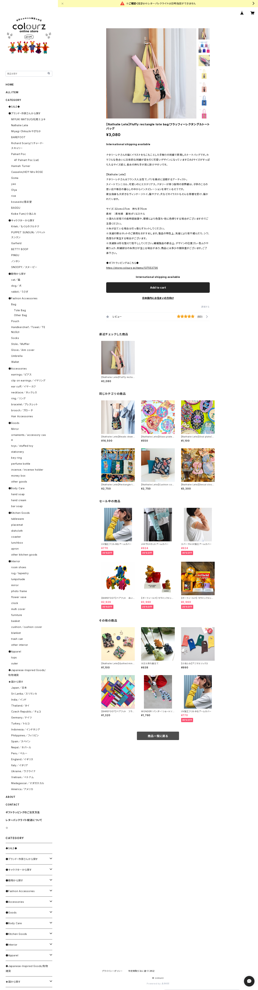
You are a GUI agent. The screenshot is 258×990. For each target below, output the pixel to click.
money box (18, 475)
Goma (14, 177)
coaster (16, 536)
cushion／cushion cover (26, 626)
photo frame (19, 591)
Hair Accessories (22, 416)
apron (15, 548)
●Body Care (16, 488)
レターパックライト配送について (24, 820)
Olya (14, 189)
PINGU (15, 255)
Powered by (154, 983)
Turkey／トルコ (20, 723)
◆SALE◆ (14, 106)
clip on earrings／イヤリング (28, 380)
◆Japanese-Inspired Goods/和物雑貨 (27, 968)
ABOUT (10, 796)
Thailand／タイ (20, 705)
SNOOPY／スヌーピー (24, 267)
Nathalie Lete (19, 125)
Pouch (15, 321)
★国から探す (16, 681)
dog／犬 (16, 285)
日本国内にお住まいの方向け (158, 297)
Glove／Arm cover (23, 349)
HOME (10, 84)
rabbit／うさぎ (19, 291)
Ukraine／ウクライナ (23, 771)
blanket (16, 632)
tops (14, 657)
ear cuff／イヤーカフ (23, 386)
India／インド (19, 699)
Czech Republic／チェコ (26, 711)
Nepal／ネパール (21, 747)
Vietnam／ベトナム (22, 777)
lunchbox (17, 542)
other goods (19, 481)
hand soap (18, 494)
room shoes (18, 567)
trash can (17, 638)
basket (15, 620)
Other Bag (20, 315)
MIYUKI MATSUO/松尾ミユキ (28, 119)
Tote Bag (20, 310)
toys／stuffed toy (22, 445)
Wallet (15, 361)
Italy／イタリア (19, 765)
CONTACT (12, 804)
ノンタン (15, 261)
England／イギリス (22, 759)
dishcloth (17, 530)
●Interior (14, 561)
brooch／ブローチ (22, 410)
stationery (17, 451)
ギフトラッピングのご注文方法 (23, 812)
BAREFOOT (18, 137)
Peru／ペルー (19, 753)
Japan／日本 (19, 687)
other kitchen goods (24, 554)
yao (13, 183)
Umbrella (16, 355)
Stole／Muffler (20, 343)
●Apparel (14, 651)
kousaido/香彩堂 (21, 201)
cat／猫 (15, 279)
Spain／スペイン (20, 741)
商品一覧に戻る (158, 736)
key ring (16, 457)
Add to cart (158, 287)
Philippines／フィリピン (25, 735)
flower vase (19, 597)
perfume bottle (20, 463)
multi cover (18, 609)
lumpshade (18, 579)
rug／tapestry (20, 573)
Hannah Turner (20, 165)
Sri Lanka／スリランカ (24, 693)
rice (13, 195)
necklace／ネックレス (24, 392)
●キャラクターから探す (21, 220)
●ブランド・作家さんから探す (24, 113)
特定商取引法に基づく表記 (141, 971)
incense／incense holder (27, 469)
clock (14, 603)
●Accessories (17, 368)
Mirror (15, 428)
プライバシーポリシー (112, 971)
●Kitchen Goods (19, 512)
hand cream (18, 500)
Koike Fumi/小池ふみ (23, 213)
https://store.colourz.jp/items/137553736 (132, 267)
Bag (13, 304)
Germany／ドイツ (21, 717)
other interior (19, 644)
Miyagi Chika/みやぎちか (26, 131)
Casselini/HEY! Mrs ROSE (27, 171)
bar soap (17, 506)
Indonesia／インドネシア (25, 729)
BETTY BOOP (19, 249)
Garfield (16, 243)
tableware (17, 518)
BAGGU (15, 207)
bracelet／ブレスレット (24, 404)
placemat (17, 524)
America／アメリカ (22, 789)
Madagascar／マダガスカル (27, 783)
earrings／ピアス (21, 374)
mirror (15, 585)
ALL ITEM (12, 92)
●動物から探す (17, 273)
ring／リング (18, 398)
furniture (16, 614)
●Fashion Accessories (23, 298)
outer (14, 663)
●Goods (13, 422)
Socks (15, 337)
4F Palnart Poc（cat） (26, 160)
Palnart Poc (18, 154)
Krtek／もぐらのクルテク (25, 226)
